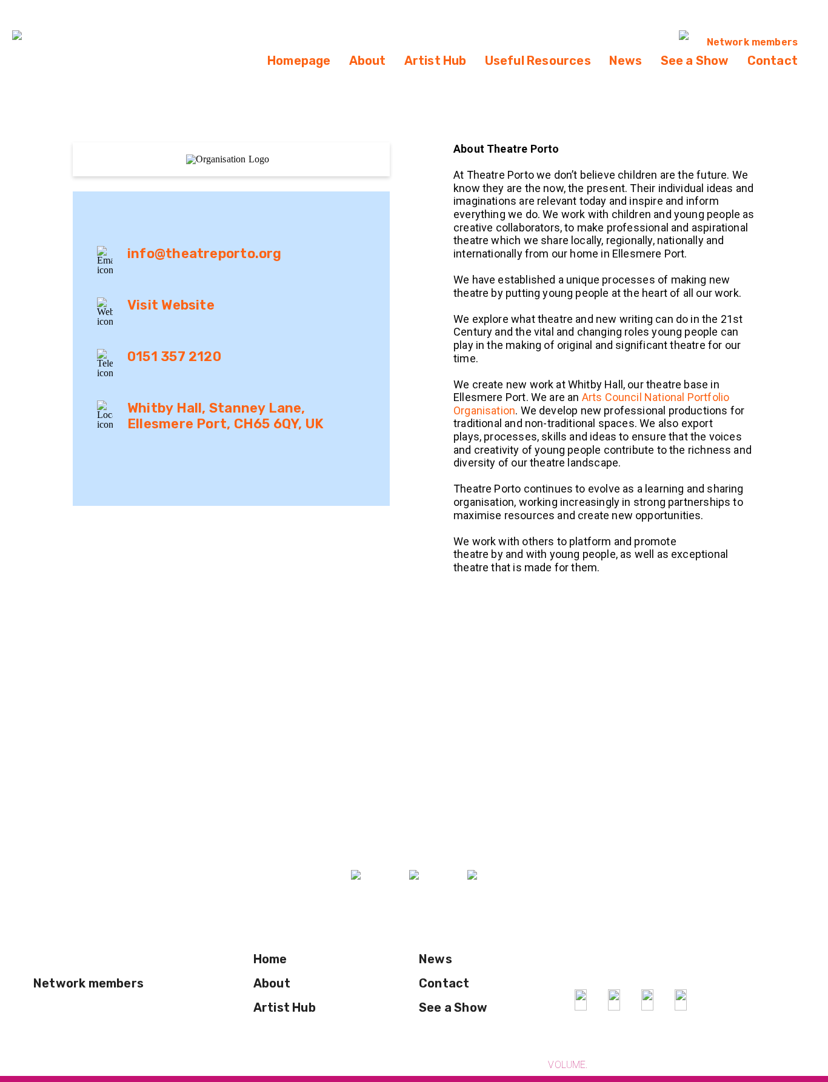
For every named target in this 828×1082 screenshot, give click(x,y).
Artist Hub (435, 60)
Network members (752, 42)
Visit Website (171, 305)
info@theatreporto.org (204, 253)
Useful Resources (538, 60)
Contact (772, 60)
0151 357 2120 (174, 356)
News (626, 60)
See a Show (695, 60)
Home (270, 959)
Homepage (299, 60)
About (367, 60)
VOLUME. (567, 1064)
